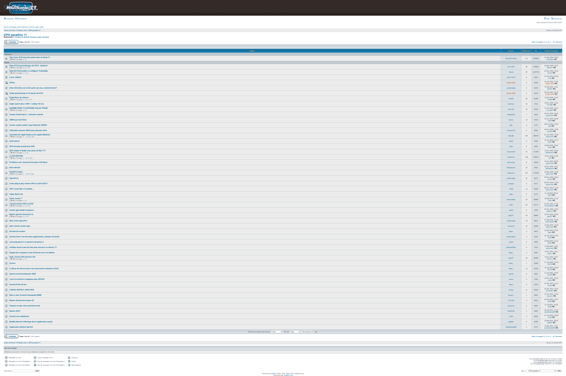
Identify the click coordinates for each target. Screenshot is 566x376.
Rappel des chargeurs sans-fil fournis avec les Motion (32, 253)
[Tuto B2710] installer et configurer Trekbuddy (28, 71)
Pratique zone (22, 30)
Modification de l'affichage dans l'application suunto (30, 322)
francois (33, 37)
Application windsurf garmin (21, 327)
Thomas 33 (18, 37)
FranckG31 (511, 130)
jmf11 (511, 205)
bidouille (511, 136)
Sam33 (26, 37)
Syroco (12, 263)
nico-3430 (511, 67)
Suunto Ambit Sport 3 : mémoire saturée (26, 114)
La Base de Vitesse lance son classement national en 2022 (34, 269)
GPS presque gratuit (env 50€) (22, 146)
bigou (511, 231)
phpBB (273, 373)
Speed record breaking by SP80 (22, 274)
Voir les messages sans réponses (16, 27)
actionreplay (511, 88)
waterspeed (14, 141)
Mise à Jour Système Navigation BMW (25, 295)
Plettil (511, 189)
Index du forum (9, 30)
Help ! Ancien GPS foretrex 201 (22, 257)
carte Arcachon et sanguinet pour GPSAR (26, 279)
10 (30, 158)
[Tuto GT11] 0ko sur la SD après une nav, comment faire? (33, 88)
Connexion (10, 19)
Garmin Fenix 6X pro (18, 284)
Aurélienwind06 (549, 312)
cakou (511, 279)
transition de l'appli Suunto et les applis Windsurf (29, 135)
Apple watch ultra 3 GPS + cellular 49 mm (26, 104)
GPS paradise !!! (34, 30)
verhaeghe (550, 59)
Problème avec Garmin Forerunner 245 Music (28, 162)
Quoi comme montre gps (19, 226)
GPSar (12, 83)
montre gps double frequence (21, 210)
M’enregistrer (22, 19)
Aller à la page (537, 42)
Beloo (511, 284)
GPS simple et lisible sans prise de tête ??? (27, 151)
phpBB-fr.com (288, 375)
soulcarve (511, 306)
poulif (550, 237)
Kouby (511, 290)
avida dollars (511, 199)
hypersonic (550, 115)
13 (554, 42)
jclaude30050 (511, 247)
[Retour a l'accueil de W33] (21, 14)
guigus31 (550, 211)
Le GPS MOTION (16, 156)
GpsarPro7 (14, 178)
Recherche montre (17, 231)
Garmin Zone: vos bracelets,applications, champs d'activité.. (34, 237)
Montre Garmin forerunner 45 (21, 300)
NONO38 (511, 311)
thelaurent (511, 157)
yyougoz (511, 183)
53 (30, 174)
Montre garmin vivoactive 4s (21, 214)
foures (511, 120)
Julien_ (511, 253)
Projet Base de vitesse (18, 98)
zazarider (549, 110)
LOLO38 (511, 300)
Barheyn (511, 104)
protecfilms (550, 291)
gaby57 (511, 215)
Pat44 (550, 121)
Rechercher (557, 19)
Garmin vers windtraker (19, 316)
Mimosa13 (549, 227)
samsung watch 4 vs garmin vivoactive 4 (26, 242)
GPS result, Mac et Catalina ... (21, 189)
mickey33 (511, 226)
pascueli (511, 109)
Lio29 (511, 316)
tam (549, 158)
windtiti (511, 98)
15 (32, 137)
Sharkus (550, 67)
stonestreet (511, 152)
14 (30, 137)
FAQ (547, 19)
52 (27, 174)
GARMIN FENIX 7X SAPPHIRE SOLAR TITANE (28, 108)
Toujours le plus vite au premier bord (24, 306)
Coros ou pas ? (15, 198)
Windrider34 (550, 152)
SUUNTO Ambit (15, 172)
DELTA (549, 264)
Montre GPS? (14, 311)
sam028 (550, 131)
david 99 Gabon (511, 58)
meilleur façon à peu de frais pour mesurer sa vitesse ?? (33, 247)
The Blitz (550, 105)
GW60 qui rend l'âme (18, 120)
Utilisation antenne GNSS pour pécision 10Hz (28, 130)
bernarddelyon (550, 206)
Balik (511, 194)
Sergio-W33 (511, 83)
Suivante (559, 42)
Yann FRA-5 (511, 77)
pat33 (511, 141)
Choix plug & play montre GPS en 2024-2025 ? (28, 184)
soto (549, 78)
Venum (511, 72)
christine (45, 37)
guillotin (511, 322)
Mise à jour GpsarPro (18, 221)
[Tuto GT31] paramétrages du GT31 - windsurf (28, 66)
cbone (550, 285)
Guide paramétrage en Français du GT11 (26, 93)
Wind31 (549, 89)
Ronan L (550, 259)
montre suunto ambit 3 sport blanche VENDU (28, 125)
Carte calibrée (15, 77)
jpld (511, 125)
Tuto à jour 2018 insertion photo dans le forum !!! (29, 57)
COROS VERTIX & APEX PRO (21, 290)
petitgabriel (511, 114)
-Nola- (511, 146)
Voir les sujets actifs (36, 27)
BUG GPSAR (14, 168)
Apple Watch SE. (16, 194)
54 (32, 174)
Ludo (39, 37)
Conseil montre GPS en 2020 (21, 204)
